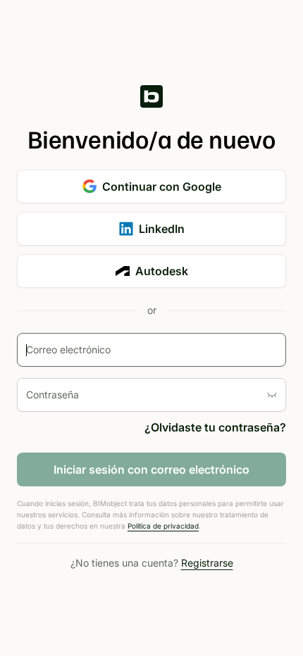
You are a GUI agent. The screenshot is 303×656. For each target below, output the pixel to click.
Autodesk (161, 271)
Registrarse (207, 563)
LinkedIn (162, 229)
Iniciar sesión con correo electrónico (151, 469)
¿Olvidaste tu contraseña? (215, 427)
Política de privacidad (163, 526)
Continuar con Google (161, 186)
